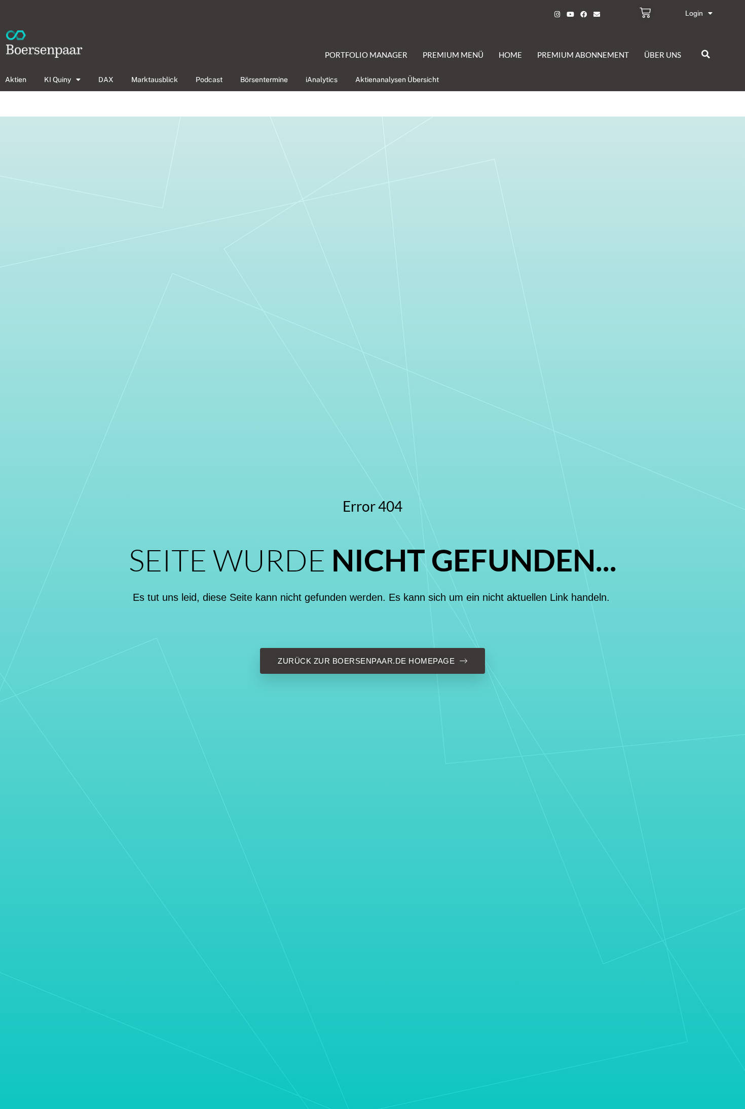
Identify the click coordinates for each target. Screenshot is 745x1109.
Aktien (15, 79)
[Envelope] (597, 14)
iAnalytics (322, 79)
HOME (510, 54)
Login (694, 13)
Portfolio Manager (366, 54)
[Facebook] (583, 14)
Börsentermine (264, 79)
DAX (106, 79)
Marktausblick (154, 79)
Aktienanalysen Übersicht (397, 79)
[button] (706, 54)
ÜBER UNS (662, 54)
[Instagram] (557, 14)
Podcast (209, 79)
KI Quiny (57, 79)
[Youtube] (570, 14)
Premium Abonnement (583, 54)
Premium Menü (453, 54)
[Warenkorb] (645, 13)
